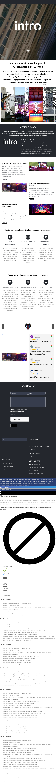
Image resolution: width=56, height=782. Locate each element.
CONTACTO (33, 456)
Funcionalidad (7, 581)
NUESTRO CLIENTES (35, 453)
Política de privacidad (8, 466)
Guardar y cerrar (4, 781)
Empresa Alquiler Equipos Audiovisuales (40, 446)
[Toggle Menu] (53, 1)
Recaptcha (13, 414)
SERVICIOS (32, 450)
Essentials (6, 574)
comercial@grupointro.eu (36, 473)
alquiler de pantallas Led (26, 252)
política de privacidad (22, 409)
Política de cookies (7, 470)
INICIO (31, 443)
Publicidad (7, 595)
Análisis (6, 588)
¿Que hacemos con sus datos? (17, 411)
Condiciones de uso (7, 463)
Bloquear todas (8, 566)
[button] (3, 326)
